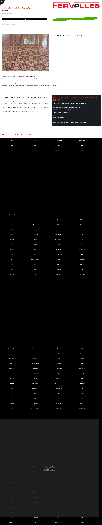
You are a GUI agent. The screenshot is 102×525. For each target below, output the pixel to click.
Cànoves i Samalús (59, 378)
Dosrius (35, 254)
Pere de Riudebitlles (12, 338)
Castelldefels (82, 328)
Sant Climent (59, 160)
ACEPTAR (53, 469)
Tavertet (58, 219)
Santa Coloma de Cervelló (59, 323)
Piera (35, 333)
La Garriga (58, 289)
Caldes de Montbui (59, 333)
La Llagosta (58, 413)
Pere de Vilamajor (82, 383)
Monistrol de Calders (82, 150)
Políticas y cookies (82, 522)
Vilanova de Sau (11, 358)
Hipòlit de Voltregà (82, 194)
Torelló (35, 323)
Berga (12, 408)
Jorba (59, 214)
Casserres (82, 323)
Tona (58, 373)
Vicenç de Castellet (35, 383)
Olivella (58, 393)
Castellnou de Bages (35, 234)
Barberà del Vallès (35, 189)
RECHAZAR (46, 469)
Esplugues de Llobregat (58, 199)
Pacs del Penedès (82, 259)
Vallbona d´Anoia (58, 189)
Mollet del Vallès (35, 338)
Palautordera (59, 363)
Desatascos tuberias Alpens (58, 522)
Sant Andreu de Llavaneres (35, 408)
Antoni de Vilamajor (59, 388)
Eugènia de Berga (82, 418)
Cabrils (12, 150)
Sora (58, 398)
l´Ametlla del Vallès (35, 294)
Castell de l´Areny (82, 204)
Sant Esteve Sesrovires (35, 363)
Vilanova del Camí (82, 368)
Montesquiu (35, 224)
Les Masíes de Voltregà (58, 209)
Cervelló (58, 294)
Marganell (81, 353)
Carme (12, 328)
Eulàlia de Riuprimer (58, 418)
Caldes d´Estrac (11, 522)
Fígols (12, 199)
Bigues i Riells (82, 403)
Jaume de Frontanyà (82, 338)
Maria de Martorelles (12, 333)
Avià (58, 229)
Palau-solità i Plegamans (35, 259)
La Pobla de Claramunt (11, 413)
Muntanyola (12, 189)
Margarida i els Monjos (58, 155)
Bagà (82, 145)
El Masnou (82, 343)
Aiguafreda (58, 145)
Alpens (12, 145)
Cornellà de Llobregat (58, 254)
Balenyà (58, 348)
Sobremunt (82, 264)
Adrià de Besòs (82, 155)
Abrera (35, 219)
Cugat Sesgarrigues (82, 408)
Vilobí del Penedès (12, 170)
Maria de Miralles (12, 155)
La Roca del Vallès (12, 160)
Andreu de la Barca (59, 140)
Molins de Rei (59, 279)
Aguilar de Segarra (82, 199)
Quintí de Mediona (35, 388)
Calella (82, 279)
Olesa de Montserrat (58, 274)
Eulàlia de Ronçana (82, 348)
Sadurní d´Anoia (35, 368)
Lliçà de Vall (12, 279)
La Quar (35, 160)
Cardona (58, 244)
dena (58, 328)
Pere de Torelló (11, 388)
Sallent (82, 294)
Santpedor (35, 249)
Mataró (35, 140)
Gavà (35, 274)
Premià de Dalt (58, 264)
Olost (35, 393)
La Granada (35, 289)
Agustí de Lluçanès (82, 140)
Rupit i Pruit (12, 323)
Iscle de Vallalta (11, 343)
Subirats (35, 194)
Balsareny (11, 353)
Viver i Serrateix (82, 165)
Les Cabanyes (35, 214)
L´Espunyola (12, 294)
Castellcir (35, 244)
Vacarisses (82, 189)
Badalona (35, 239)
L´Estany (82, 289)
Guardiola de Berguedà (35, 358)
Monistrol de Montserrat (58, 150)
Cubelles (12, 418)
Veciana (58, 517)
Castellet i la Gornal (59, 204)
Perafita (82, 269)
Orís (82, 388)
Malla (12, 244)
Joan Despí (12, 378)
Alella (35, 145)
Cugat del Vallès (11, 368)
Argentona (12, 403)
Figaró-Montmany (35, 199)
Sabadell (82, 363)
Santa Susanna (58, 249)
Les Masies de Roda (82, 209)
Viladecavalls (82, 234)
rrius (82, 239)
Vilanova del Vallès (59, 408)
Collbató (35, 343)
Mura (82, 284)
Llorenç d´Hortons (82, 170)
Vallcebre (35, 418)
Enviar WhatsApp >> (74, 19)
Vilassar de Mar (35, 373)
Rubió (12, 284)
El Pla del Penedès (59, 343)
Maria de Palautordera (81, 249)
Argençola (11, 234)
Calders (35, 522)
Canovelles (82, 378)
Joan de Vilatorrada (59, 338)
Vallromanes (35, 209)
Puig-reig (11, 209)
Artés (82, 229)
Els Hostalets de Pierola (12, 348)
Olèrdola (35, 328)
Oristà (12, 517)
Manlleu (12, 318)
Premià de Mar (58, 269)
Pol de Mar (58, 318)
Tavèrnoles (82, 219)
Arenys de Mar (58, 403)
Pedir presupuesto (24, 19)
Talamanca (82, 224)
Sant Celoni (82, 214)
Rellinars (12, 264)
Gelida (82, 254)
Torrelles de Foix (12, 204)
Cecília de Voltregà (59, 368)
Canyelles (35, 378)
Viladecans (12, 239)
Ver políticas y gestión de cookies (49, 467)
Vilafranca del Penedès (58, 234)
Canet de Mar (12, 383)
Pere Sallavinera (82, 318)
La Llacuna (35, 165)
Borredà (35, 229)
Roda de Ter (82, 413)
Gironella (82, 160)
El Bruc (12, 254)
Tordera (12, 219)
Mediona (82, 398)
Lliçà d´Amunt (35, 279)
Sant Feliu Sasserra (82, 333)
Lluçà (35, 269)
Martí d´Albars (35, 318)
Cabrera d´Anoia (58, 165)
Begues (12, 398)
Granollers (82, 358)
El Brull (12, 165)
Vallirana (12, 224)
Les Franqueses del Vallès (12, 214)
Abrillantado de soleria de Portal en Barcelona (10, 24)
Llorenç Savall (58, 170)
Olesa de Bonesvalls (82, 274)
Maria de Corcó (12, 363)
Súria (12, 194)
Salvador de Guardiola (58, 383)
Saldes (59, 194)
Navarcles (58, 284)
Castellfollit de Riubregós (35, 204)
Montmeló (58, 224)
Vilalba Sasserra (35, 517)
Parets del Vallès (12, 274)
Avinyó (82, 517)
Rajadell (35, 264)
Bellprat (82, 244)
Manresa (35, 284)
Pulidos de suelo (4, 24)
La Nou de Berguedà (35, 413)
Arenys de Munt (35, 403)
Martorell (58, 353)
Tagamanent (12, 229)
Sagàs (12, 269)
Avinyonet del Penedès (58, 239)
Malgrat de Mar (12, 249)
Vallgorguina (35, 353)
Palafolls (58, 259)
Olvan (12, 393)
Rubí (12, 289)
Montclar (82, 393)
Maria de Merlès (35, 155)
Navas (12, 259)
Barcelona (11, 140)
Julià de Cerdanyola (82, 373)
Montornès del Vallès (35, 150)
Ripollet (35, 170)
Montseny (11, 373)
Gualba (59, 358)
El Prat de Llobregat (35, 348)
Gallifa (35, 398)
